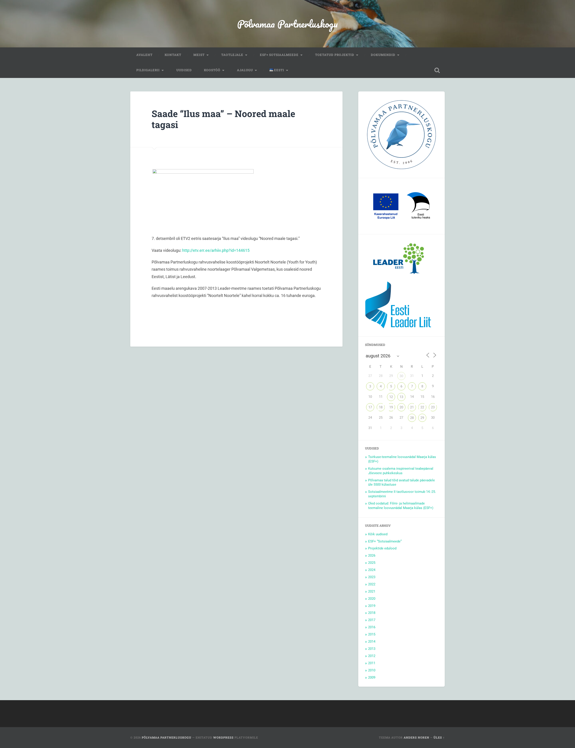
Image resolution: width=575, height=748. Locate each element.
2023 (371, 577)
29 (422, 418)
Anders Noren (416, 737)
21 (412, 407)
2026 (371, 555)
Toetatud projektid (334, 55)
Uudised (184, 70)
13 (401, 397)
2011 (371, 663)
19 (391, 407)
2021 (371, 591)
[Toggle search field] (437, 70)
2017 (371, 620)
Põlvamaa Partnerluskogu (287, 24)
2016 (371, 627)
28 (412, 418)
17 (370, 407)
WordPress (223, 737)
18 (381, 407)
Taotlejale (232, 55)
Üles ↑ (439, 737)
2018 (371, 613)
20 (401, 407)
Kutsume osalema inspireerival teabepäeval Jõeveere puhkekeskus (400, 471)
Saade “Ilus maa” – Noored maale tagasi (223, 119)
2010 (371, 670)
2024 (371, 570)
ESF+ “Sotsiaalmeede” (385, 541)
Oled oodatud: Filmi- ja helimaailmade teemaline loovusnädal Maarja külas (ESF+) (400, 505)
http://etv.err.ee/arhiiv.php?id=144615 (216, 250)
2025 (371, 563)
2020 (371, 599)
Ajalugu (245, 70)
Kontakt (173, 55)
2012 (371, 656)
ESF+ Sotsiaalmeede (279, 55)
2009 (371, 677)
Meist (199, 55)
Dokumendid (383, 55)
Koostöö (212, 70)
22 (422, 407)
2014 (371, 642)
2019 (371, 606)
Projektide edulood (382, 548)
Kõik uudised (377, 534)
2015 (371, 634)
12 (391, 397)
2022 (371, 584)
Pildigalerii (148, 70)
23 (433, 407)
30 (401, 376)
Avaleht (144, 55)
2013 (371, 649)
